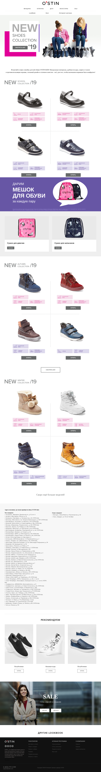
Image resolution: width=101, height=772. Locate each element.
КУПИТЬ (28, 125)
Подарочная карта (33, 754)
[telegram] (13, 746)
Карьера (78, 746)
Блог (47, 13)
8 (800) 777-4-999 (9, 767)
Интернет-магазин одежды (53, 767)
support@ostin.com (8, 768)
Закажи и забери (32, 749)
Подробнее (7, 760)
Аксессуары (64, 8)
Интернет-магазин (65, 13)
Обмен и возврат (32, 746)
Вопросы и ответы (33, 756)
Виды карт (54, 751)
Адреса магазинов (80, 749)
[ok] (8, 746)
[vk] (6, 746)
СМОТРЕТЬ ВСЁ (20, 47)
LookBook (32, 13)
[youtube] (10, 746)
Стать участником (56, 746)
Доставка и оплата (33, 744)
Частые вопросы (56, 744)
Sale (75, 8)
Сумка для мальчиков (64, 243)
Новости (78, 744)
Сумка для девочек (15, 243)
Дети (51, 8)
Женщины (27, 8)
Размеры (30, 751)
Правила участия (56, 749)
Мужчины (40, 8)
